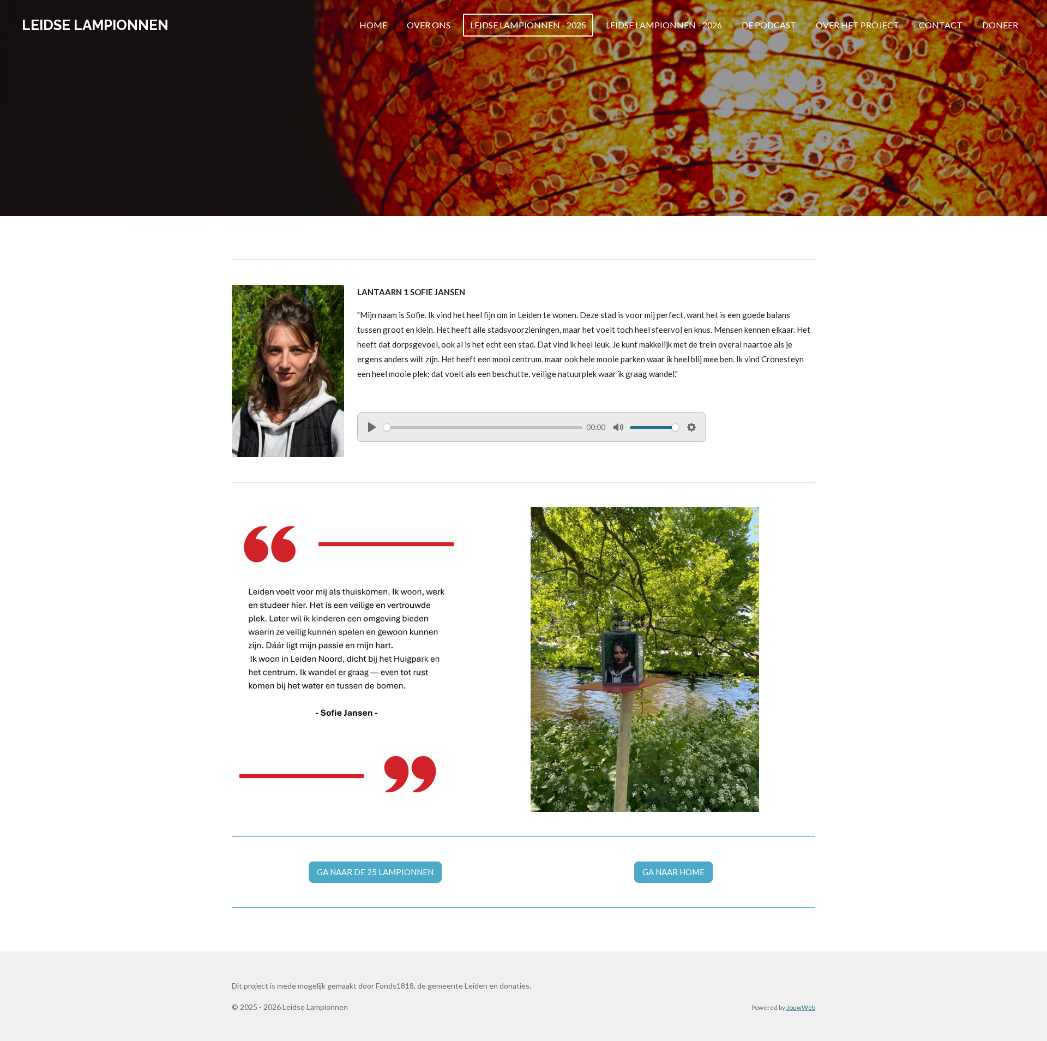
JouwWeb (800, 1007)
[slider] (482, 427)
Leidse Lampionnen (95, 25)
